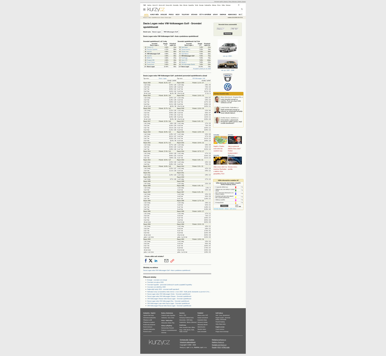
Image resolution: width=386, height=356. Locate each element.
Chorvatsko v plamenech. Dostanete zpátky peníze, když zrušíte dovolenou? (231, 121)
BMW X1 (149, 58)
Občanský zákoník (202, 324)
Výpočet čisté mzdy (148, 315)
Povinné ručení (147, 331)
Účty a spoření (205, 14)
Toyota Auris (150, 64)
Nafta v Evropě (183, 331)
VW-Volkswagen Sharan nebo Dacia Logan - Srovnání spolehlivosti (169, 299)
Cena (220, 315)
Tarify (196, 5)
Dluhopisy (182, 317)
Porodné (171, 328)
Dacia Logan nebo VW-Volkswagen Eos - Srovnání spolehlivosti (168, 301)
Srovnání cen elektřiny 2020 (156, 287)
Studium (244, 1)
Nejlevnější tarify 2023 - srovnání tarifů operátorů (163, 289)
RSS (219, 347)
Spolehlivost (226, 315)
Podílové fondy (189, 317)
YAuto (229, 1)
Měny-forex (231, 155)
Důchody (163, 332)
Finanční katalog (220, 322)
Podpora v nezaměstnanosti (169, 330)
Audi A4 (149, 51)
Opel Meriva (184, 53)
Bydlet (239, 1)
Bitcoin (185, 5)
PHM (184, 330)
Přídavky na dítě (147, 320)
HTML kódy (226, 347)
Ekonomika (182, 320)
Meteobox (234, 1)
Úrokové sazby (165, 315)
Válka (223, 5)
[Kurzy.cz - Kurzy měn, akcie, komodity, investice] (156, 11)
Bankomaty (169, 313)
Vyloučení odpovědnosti (187, 342)
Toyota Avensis (185, 49)
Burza (181, 315)
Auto (150, 17)
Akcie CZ (155, 5)
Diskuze (228, 5)
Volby (217, 324)
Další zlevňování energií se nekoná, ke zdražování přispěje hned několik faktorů (231, 111)
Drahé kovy (182, 325)
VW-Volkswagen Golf (171, 32)
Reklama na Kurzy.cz (219, 340)
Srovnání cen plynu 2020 (155, 282)
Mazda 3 (183, 62)
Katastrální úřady (202, 320)
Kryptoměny (182, 322)
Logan (164, 78)
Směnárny (164, 317)
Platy (173, 323)
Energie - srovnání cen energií (157, 280)
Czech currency (220, 329)
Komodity (216, 135)
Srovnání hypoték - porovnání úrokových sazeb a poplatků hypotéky (169, 285)
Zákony (214, 5)
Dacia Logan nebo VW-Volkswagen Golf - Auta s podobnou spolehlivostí (166, 270)
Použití (214, 347)
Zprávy (149, 5)
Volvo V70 (184, 60)
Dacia (160, 78)
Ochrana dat (184, 340)
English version (220, 327)
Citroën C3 (150, 47)
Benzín (189, 330)
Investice (230, 135)
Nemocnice (232, 14)
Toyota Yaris (185, 51)
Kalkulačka (208, 5)
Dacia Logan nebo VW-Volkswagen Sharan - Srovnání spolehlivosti (169, 296)
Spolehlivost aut (156, 17)
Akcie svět (162, 5)
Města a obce (201, 315)
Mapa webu (222, 324)
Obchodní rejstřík (218, 1)
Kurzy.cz (145, 17)
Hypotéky (191, 5)
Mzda (169, 323)
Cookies (191, 340)
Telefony (185, 14)
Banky (163, 313)
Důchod (194, 14)
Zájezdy (226, 1)
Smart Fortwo (151, 62)
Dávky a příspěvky (166, 325)
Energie (201, 5)
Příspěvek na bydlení (149, 322)
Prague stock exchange (222, 331)
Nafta (192, 330)
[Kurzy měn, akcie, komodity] (159, 343)
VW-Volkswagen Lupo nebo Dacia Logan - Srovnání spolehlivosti (168, 303)
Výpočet (153, 313)
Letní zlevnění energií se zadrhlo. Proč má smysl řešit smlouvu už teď (231, 100)
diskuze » (227, 208)
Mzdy (178, 14)
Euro (169, 317)
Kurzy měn (169, 5)
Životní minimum (147, 327)
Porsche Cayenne (152, 49)
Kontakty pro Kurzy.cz (219, 345)
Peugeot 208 (150, 60)
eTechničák (223, 319)
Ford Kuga (184, 58)
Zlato (181, 5)
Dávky (215, 14)
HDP (188, 320)
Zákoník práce (201, 327)
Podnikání (200, 313)
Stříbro (193, 327)
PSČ (206, 315)
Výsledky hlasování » (219, 208)
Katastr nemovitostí (203, 317)
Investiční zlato (187, 327)
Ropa (180, 330)
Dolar (172, 317)
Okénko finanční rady (221, 94)
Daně (199, 331)
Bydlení (164, 14)
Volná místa (169, 320)
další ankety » (233, 208)
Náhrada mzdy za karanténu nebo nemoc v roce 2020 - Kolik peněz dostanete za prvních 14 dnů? (179, 292)
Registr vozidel (220, 317)
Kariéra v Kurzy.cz (218, 342)
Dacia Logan (156, 32)
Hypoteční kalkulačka (149, 329)
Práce (219, 5)
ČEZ (185, 315)
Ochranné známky (202, 322)
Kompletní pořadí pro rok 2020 (202, 68)
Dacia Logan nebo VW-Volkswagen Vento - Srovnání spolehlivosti (168, 294)
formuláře (203, 331)
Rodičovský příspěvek (149, 324)
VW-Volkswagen (197, 78)
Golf (204, 78)
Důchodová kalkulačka (149, 317)
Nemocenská (165, 328)
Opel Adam (184, 47)
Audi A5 (149, 56)
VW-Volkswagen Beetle (188, 64)
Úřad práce (164, 323)
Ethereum (194, 322)
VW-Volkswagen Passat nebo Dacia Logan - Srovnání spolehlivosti (169, 306)
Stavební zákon (202, 329)
